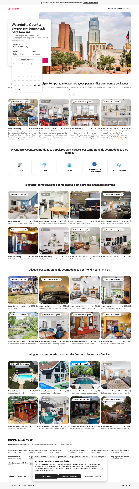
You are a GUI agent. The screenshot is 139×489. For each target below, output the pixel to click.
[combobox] (29, 47)
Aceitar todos (46, 476)
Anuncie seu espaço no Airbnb (118, 9)
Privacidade (27, 485)
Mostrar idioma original (90, 3)
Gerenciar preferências (93, 476)
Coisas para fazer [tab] (66, 444)
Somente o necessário (69, 476)
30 (15, 89)
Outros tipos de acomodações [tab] (18, 444)
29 (39, 85)
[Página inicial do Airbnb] (13, 8)
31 (19, 89)
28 (35, 85)
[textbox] (20, 54)
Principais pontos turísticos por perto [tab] (44, 444)
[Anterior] (65, 94)
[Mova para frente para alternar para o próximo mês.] (39, 60)
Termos (35, 485)
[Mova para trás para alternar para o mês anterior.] (15, 60)
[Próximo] (74, 94)
